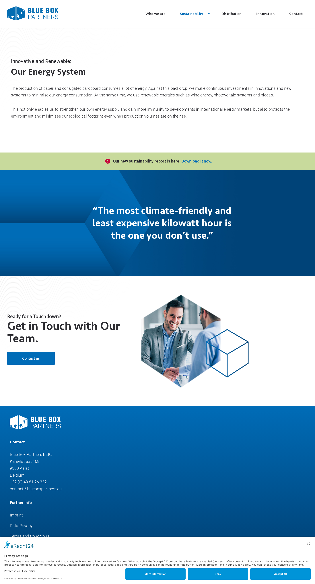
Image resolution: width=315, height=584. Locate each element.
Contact (296, 13)
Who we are (155, 13)
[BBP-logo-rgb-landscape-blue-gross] (32, 8)
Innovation (265, 13)
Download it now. (196, 161)
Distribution (231, 13)
